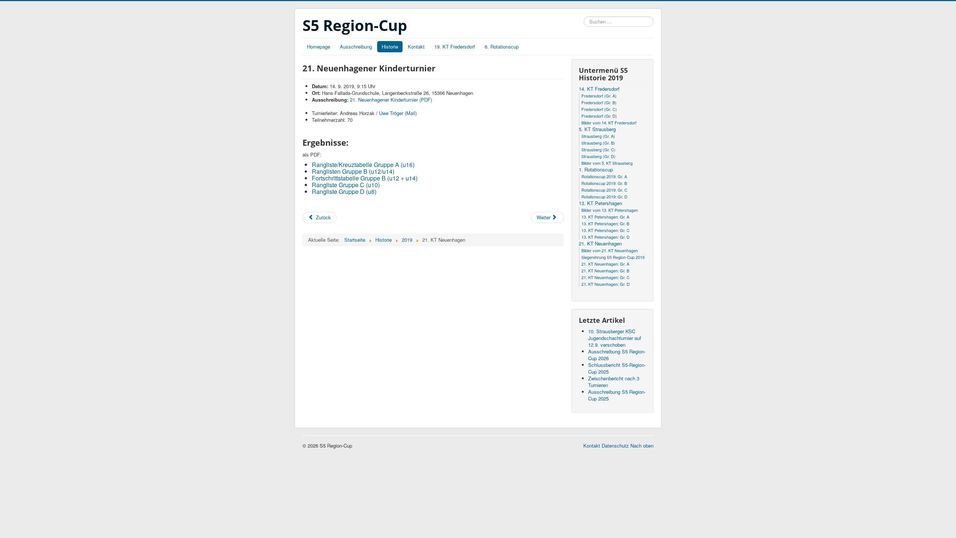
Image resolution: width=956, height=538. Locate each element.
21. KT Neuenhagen (600, 243)
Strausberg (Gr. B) (598, 143)
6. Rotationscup (502, 46)
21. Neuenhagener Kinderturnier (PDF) (391, 99)
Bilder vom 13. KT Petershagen (609, 210)
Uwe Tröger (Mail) (398, 113)
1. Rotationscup (596, 169)
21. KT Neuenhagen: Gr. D (605, 284)
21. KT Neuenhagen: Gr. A (605, 264)
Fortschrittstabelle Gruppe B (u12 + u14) (365, 178)
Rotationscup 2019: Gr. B (604, 183)
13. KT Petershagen (600, 203)
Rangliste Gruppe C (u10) (346, 184)
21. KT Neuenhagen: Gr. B (605, 270)
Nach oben (642, 445)
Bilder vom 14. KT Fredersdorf (608, 123)
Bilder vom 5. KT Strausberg (607, 163)
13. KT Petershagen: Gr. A (605, 217)
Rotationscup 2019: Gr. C (604, 190)
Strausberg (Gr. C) (598, 149)
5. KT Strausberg (597, 129)
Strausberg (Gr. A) (598, 136)
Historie (390, 46)
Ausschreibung (356, 46)
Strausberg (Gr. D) (598, 156)
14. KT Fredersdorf (599, 89)
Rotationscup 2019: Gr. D (604, 197)
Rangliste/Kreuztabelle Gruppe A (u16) (363, 164)
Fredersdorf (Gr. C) (599, 109)
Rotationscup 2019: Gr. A (604, 176)
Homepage (318, 46)
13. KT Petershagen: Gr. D (605, 237)
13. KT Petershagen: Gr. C (605, 230)
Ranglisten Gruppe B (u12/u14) (353, 171)
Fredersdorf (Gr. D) (599, 116)
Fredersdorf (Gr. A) (599, 96)
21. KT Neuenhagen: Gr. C (605, 277)
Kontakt (416, 46)
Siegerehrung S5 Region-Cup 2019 (613, 257)
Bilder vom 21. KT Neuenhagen (609, 250)
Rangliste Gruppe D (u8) (344, 191)
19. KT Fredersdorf (454, 46)
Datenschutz (615, 445)
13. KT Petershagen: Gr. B (605, 223)
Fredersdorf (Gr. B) (599, 102)
